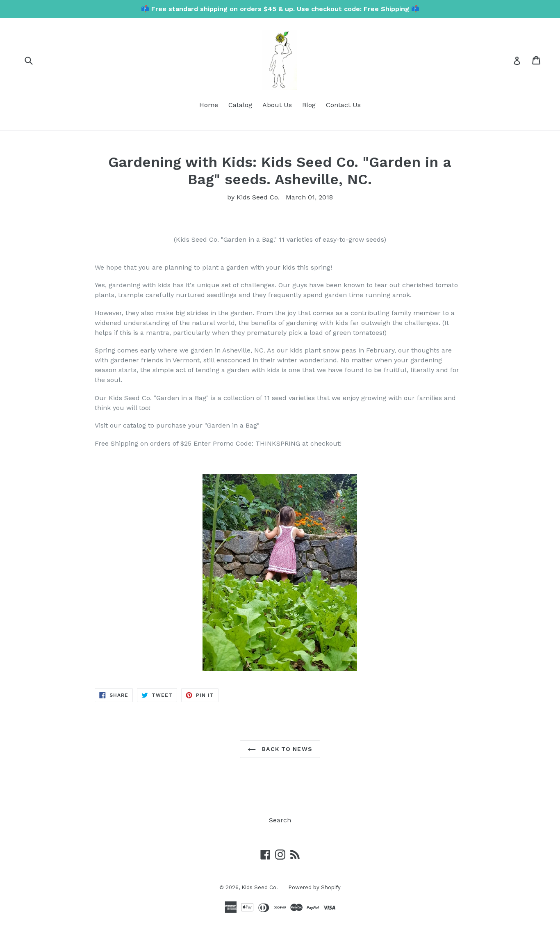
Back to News (286, 749)
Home (208, 105)
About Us (277, 105)
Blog (309, 105)
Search (280, 820)
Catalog (240, 105)
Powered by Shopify (314, 887)
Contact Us (343, 105)
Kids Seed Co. (259, 887)
